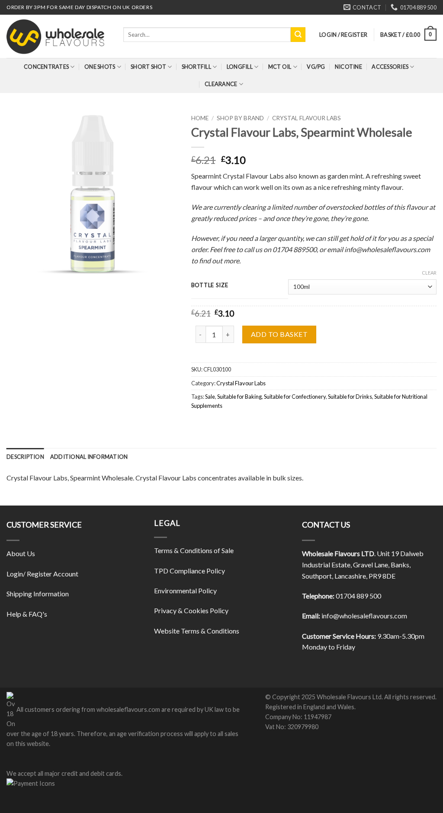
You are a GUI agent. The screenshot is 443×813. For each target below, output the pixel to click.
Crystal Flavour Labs (306, 118)
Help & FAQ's (26, 614)
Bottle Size (209, 285)
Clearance (221, 83)
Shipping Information (37, 593)
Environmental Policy (185, 590)
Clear (429, 272)
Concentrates (46, 66)
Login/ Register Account (42, 574)
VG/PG (316, 66)
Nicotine (348, 66)
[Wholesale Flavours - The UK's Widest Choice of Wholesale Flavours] (58, 36)
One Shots (99, 66)
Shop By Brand (240, 118)
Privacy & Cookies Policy (191, 610)
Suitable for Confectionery (295, 396)
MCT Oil (280, 66)
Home (200, 118)
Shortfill (196, 66)
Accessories (390, 66)
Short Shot (148, 66)
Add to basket (279, 334)
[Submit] (298, 34)
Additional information (89, 456)
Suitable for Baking (239, 396)
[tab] (25, 456)
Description (25, 456)
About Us (20, 553)
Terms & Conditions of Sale (194, 550)
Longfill (240, 66)
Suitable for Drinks (350, 396)
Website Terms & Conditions (196, 631)
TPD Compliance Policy (189, 571)
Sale (210, 396)
